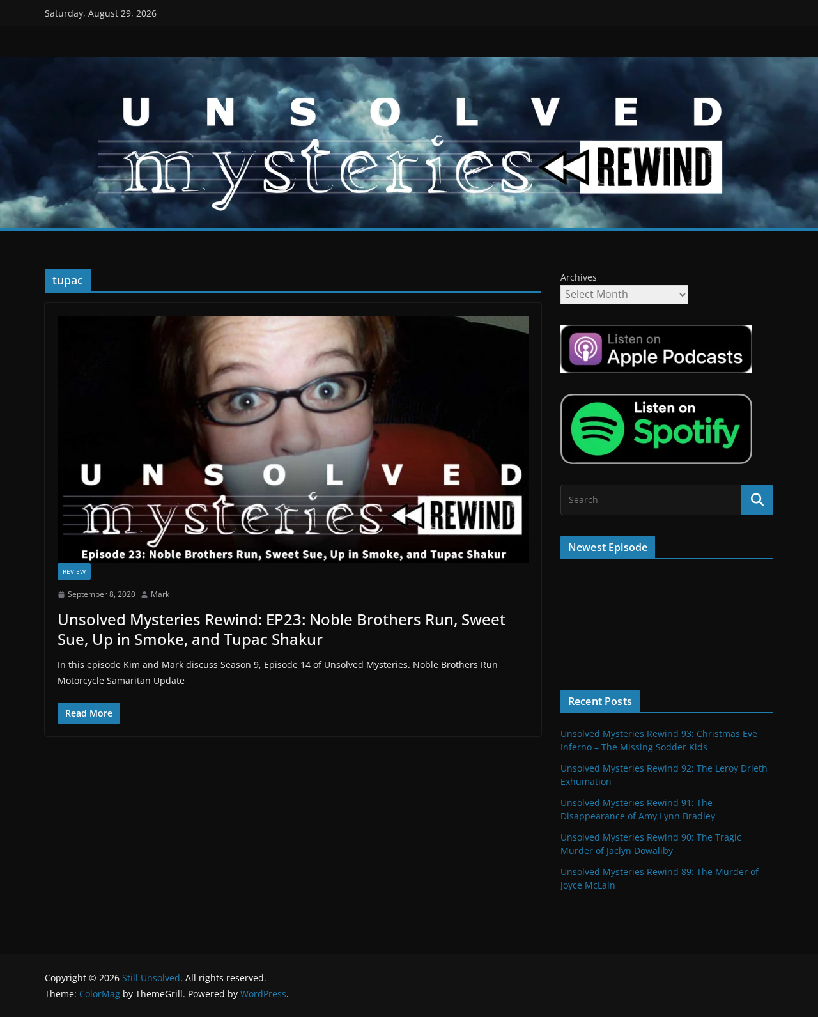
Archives (578, 277)
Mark (160, 594)
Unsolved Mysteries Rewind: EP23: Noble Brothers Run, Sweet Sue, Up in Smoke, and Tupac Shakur (281, 629)
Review (74, 571)
